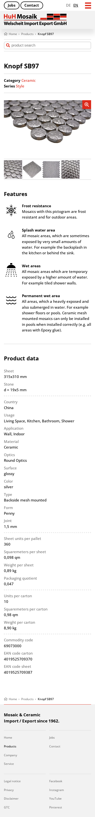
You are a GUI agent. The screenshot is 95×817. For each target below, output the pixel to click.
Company (10, 755)
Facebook (55, 781)
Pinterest (55, 807)
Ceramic (28, 80)
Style (20, 86)
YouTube (55, 798)
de (68, 5)
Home (8, 737)
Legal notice (12, 781)
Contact (31, 5)
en (75, 5)
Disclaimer (11, 798)
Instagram (56, 790)
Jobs (11, 5)
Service (9, 764)
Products (10, 746)
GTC (7, 807)
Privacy (9, 790)
